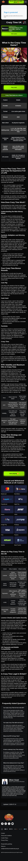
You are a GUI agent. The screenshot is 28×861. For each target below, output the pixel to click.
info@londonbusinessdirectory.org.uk (10, 848)
